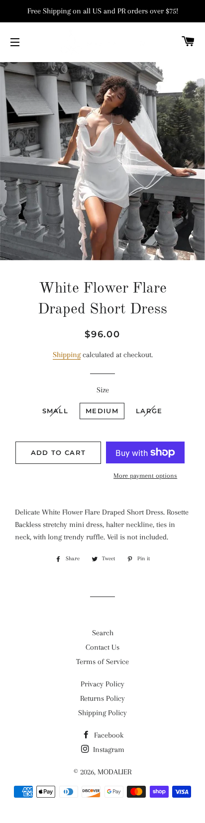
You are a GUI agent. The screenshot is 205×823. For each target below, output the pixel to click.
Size (103, 389)
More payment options (145, 475)
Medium (102, 411)
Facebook (107, 735)
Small (55, 411)
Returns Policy (102, 698)
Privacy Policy (102, 683)
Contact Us (102, 647)
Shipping (67, 354)
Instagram (107, 749)
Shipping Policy (102, 712)
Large (149, 411)
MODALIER (114, 771)
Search (102, 632)
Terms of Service (102, 661)
